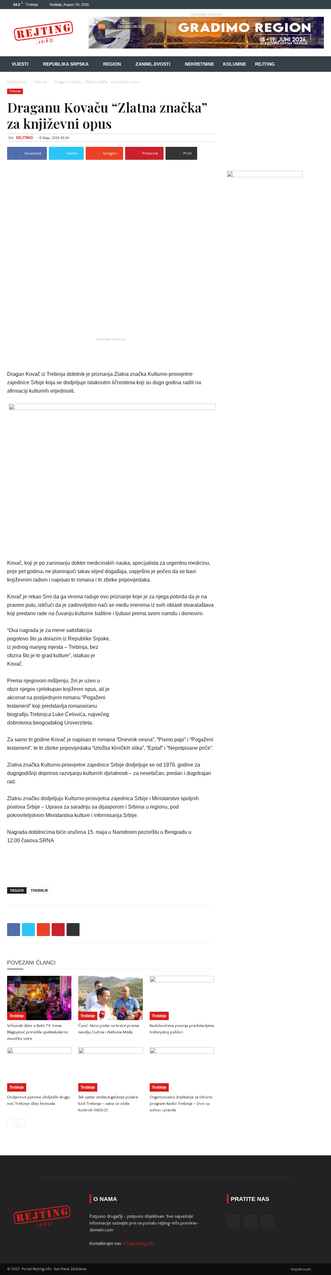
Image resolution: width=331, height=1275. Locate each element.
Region (112, 64)
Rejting (265, 64)
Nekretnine (199, 64)
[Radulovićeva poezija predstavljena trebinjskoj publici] (182, 998)
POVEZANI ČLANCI (31, 963)
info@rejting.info (139, 1243)
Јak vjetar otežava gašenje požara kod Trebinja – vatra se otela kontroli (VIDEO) (108, 1103)
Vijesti (20, 64)
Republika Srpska (66, 64)
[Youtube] (319, 4)
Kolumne (234, 64)
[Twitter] (308, 4)
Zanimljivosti (152, 64)
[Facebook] (298, 4)
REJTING (24, 138)
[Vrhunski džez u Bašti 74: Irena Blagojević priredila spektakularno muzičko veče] (39, 998)
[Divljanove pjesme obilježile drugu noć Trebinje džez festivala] (39, 1069)
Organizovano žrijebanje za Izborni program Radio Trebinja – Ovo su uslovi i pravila (181, 1103)
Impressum (301, 1269)
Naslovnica (16, 82)
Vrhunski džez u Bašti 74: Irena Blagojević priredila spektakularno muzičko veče (37, 1032)
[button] (316, 64)
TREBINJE (39, 890)
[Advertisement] (110, 353)
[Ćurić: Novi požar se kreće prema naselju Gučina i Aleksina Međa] (110, 998)
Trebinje (40, 82)
